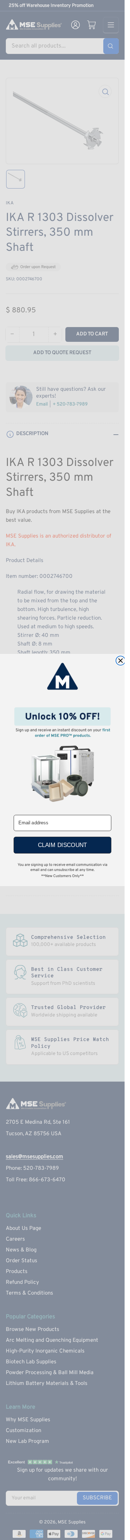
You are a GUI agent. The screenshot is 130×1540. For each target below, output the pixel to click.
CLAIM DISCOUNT (62, 845)
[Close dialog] (120, 660)
